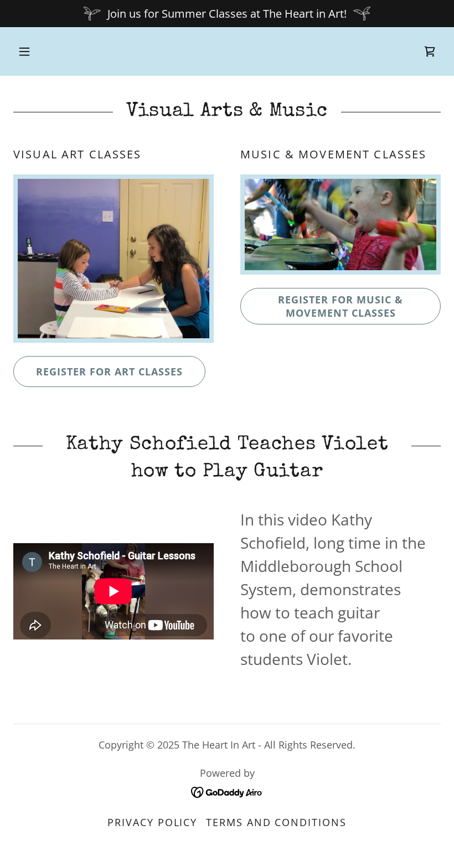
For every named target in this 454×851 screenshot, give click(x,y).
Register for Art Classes (109, 371)
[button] (24, 51)
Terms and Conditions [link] (276, 822)
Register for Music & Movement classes (340, 306)
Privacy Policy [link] (152, 822)
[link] (430, 51)
